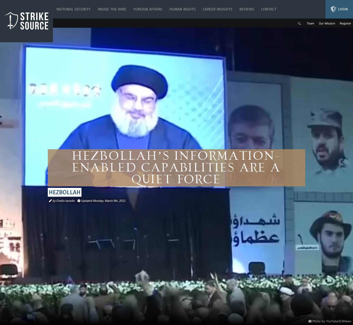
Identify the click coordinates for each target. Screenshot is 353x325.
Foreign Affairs (147, 9)
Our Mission (327, 23)
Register (345, 23)
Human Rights (182, 9)
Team (310, 23)
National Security (73, 9)
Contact (268, 9)
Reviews (246, 9)
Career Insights (217, 9)
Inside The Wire (112, 9)
